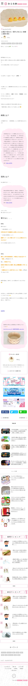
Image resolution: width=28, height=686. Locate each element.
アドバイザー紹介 (8, 668)
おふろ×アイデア (7, 29)
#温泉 (13, 43)
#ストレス (3, 43)
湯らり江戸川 (9, 163)
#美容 (21, 652)
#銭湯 (20, 43)
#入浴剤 (17, 652)
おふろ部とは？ (7, 666)
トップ (2, 660)
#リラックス (9, 43)
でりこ (8, 37)
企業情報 (15, 668)
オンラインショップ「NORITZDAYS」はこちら (14, 329)
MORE (14, 585)
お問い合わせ (14, 670)
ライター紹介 (21, 666)
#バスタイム (9, 652)
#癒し (17, 43)
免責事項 (21, 668)
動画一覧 (14, 666)
